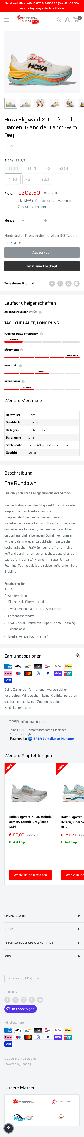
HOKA (8, 145)
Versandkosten (45, 200)
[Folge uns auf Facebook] (7, 1000)
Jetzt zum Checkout (42, 266)
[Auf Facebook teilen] (52, 283)
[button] (8, 1128)
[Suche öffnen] (59, 19)
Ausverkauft (42, 252)
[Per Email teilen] (77, 283)
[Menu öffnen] (6, 20)
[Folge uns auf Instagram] (24, 1000)
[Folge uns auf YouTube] (40, 1000)
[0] (76, 19)
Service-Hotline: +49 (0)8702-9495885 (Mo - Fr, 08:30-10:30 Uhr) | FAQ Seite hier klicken (42, 6)
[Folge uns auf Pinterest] (32, 1000)
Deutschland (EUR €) (19, 978)
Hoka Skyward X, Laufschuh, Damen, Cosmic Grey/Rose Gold (30, 822)
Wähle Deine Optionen (30, 875)
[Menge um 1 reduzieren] (22, 220)
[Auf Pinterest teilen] (60, 283)
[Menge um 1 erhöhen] (45, 220)
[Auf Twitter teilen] (68, 283)
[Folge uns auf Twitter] (15, 1000)
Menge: (9, 220)
